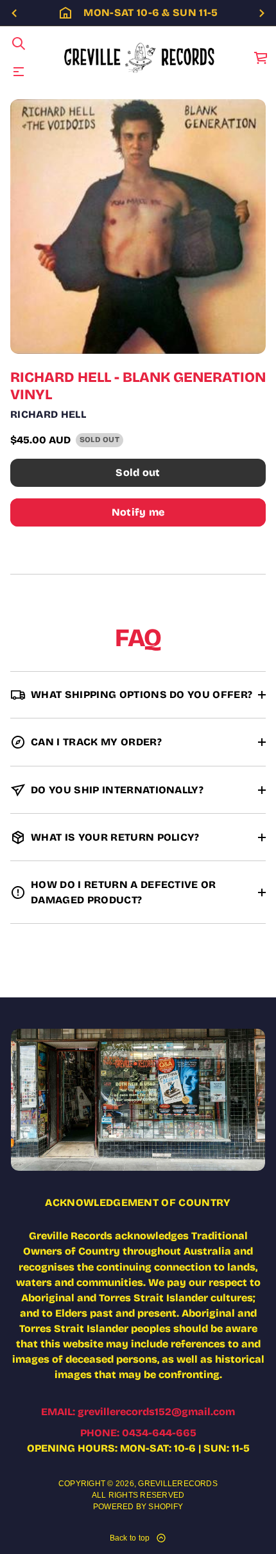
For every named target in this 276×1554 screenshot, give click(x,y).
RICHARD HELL (48, 414)
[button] (18, 43)
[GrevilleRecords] (140, 57)
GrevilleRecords (178, 1483)
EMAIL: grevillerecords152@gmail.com (138, 1412)
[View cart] (261, 58)
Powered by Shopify (138, 1506)
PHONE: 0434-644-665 (138, 1433)
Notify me (138, 512)
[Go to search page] (18, 43)
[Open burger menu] (18, 72)
